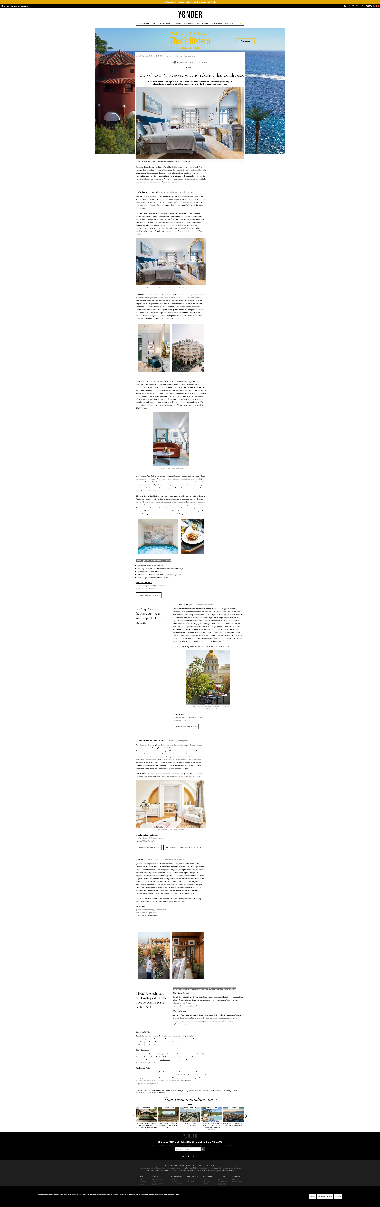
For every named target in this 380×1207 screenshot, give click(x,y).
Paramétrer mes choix (325, 1196)
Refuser (312, 1196)
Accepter (338, 1196)
